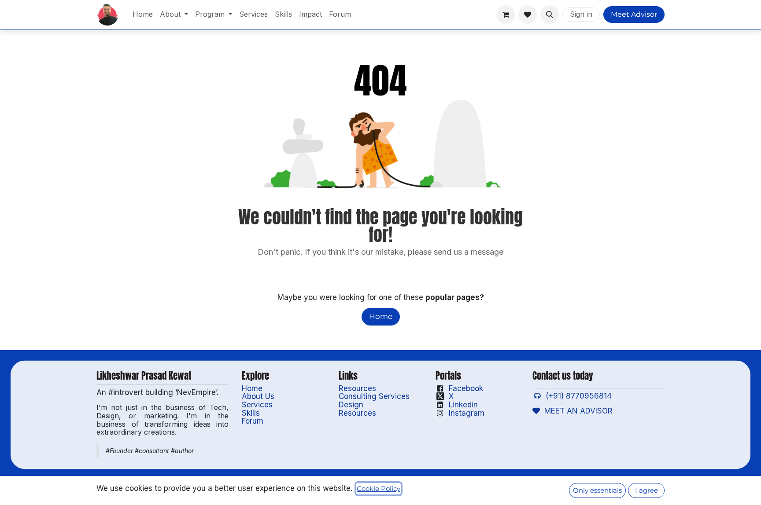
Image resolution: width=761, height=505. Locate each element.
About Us (258, 396)
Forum (252, 421)
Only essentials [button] (597, 490)
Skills (251, 413)
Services (257, 404)
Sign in (581, 14)
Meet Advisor (634, 14)
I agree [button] (646, 490)
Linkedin (463, 404)
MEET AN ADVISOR (576, 410)
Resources (357, 388)
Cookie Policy (378, 489)
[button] (549, 14)
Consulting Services (374, 396)
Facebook (466, 388)
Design (351, 404)
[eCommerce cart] (505, 14)
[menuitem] (142, 14)
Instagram (466, 413)
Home (380, 316)
